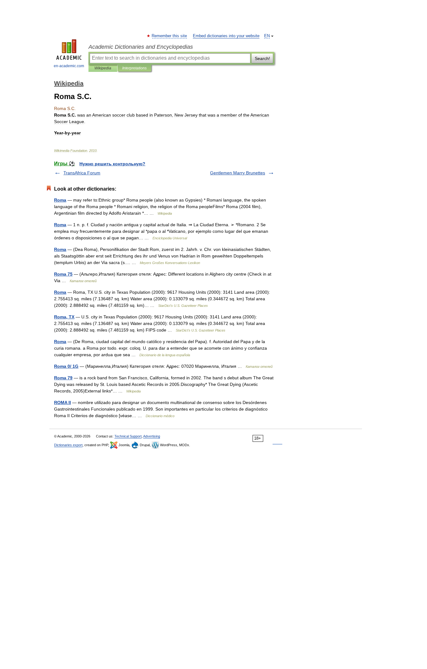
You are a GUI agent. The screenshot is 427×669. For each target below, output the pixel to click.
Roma (60, 199)
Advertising (151, 436)
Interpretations (134, 68)
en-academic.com (69, 66)
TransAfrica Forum (81, 172)
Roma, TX (64, 316)
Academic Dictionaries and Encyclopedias (140, 47)
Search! (262, 58)
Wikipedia (102, 68)
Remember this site (169, 36)
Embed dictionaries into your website (226, 36)
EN (267, 36)
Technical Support (128, 436)
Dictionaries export (68, 445)
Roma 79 (63, 377)
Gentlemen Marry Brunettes (237, 172)
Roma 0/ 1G (66, 366)
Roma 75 (63, 274)
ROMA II (62, 402)
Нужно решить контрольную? (112, 163)
